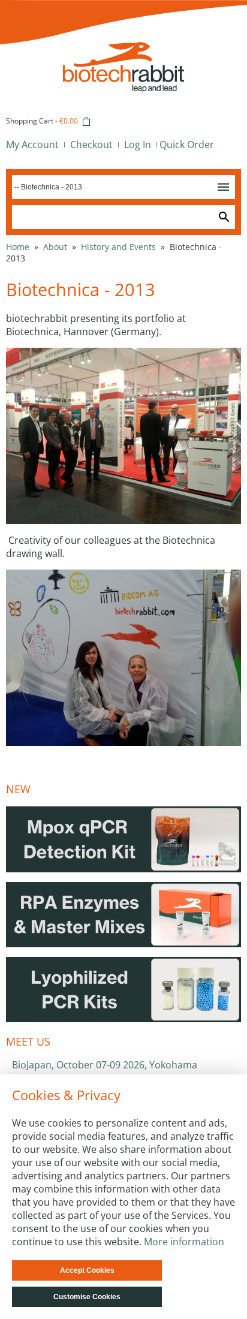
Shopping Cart (29, 121)
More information (184, 1241)
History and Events (118, 246)
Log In (137, 144)
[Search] (224, 217)
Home (17, 246)
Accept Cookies (87, 1270)
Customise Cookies (87, 1297)
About (55, 246)
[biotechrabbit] (123, 48)
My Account (32, 144)
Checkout (91, 144)
